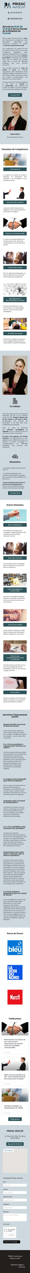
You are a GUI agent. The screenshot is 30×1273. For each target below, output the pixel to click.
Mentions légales (17, 1265)
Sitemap (22, 1267)
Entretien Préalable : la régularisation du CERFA (13, 1107)
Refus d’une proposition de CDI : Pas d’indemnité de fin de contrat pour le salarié (15, 1077)
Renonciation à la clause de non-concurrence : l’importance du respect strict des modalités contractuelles (14, 1044)
